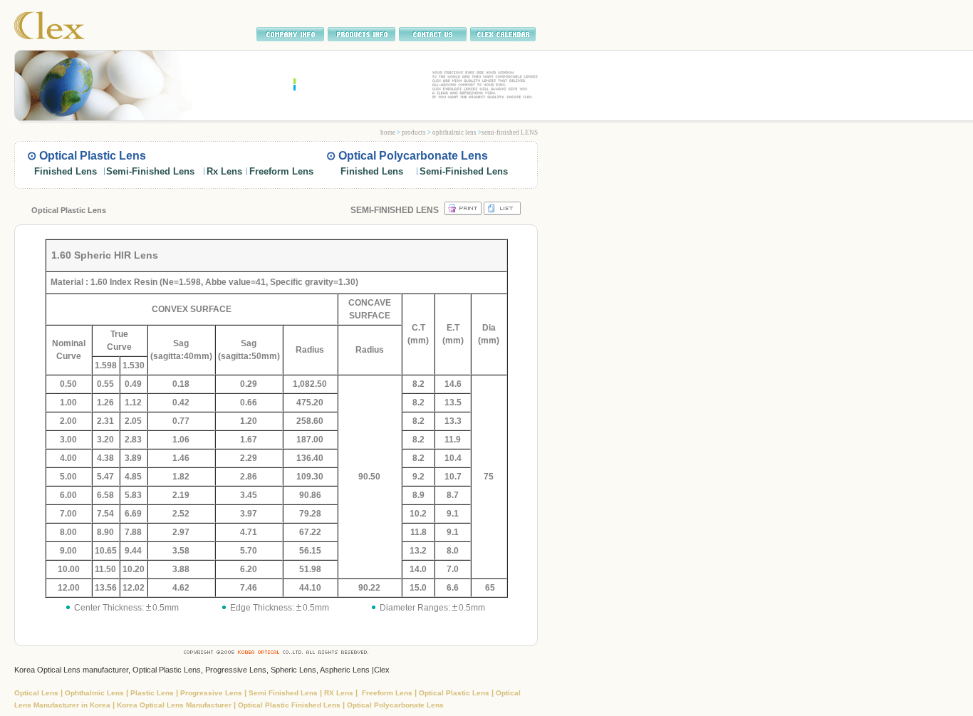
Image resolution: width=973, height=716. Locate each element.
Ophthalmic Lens (95, 693)
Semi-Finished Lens (150, 171)
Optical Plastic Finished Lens (289, 705)
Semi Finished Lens (284, 693)
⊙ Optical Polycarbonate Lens (407, 156)
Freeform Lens (281, 171)
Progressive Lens (212, 693)
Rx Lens (224, 171)
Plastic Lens (153, 693)
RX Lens (339, 693)
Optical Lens (37, 693)
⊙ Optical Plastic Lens (86, 156)
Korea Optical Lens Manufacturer (175, 705)
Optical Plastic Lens (455, 693)
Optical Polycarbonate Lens (395, 705)
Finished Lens (65, 171)
